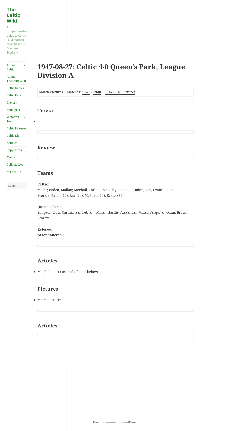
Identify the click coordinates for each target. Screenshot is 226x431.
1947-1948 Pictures (120, 92)
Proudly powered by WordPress (114, 422)
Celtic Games (15, 88)
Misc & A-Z (14, 172)
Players (12, 102)
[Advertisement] (17, 249)
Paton (169, 190)
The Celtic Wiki (13, 15)
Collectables (15, 164)
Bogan (123, 190)
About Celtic (11, 67)
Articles (12, 143)
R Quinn (136, 190)
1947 (86, 92)
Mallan (66, 190)
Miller (42, 190)
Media (11, 157)
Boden (54, 190)
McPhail (80, 190)
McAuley (110, 190)
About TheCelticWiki (16, 79)
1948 (97, 92)
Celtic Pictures (16, 128)
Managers (13, 110)
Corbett (95, 190)
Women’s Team (13, 119)
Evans (158, 190)
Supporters (14, 150)
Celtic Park (14, 95)
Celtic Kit (13, 136)
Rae (148, 190)
